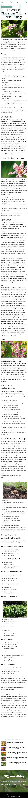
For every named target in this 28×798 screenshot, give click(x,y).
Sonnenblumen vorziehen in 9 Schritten (15, 742)
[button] (25, 2)
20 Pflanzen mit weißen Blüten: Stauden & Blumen (17, 763)
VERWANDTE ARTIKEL (9, 739)
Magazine (8, 794)
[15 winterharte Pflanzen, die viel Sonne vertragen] (3, 749)
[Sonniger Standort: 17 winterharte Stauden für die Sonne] (3, 754)
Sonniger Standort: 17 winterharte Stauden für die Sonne (17, 753)
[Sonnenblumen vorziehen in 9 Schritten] (3, 743)
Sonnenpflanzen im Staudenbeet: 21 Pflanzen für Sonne (17, 758)
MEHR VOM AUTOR (19, 739)
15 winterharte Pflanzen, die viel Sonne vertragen (17, 748)
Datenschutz (13, 794)
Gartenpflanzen (4, 5)
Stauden (10, 6)
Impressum (20, 794)
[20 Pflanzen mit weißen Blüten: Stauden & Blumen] (3, 764)
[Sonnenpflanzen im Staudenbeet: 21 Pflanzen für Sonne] (3, 759)
